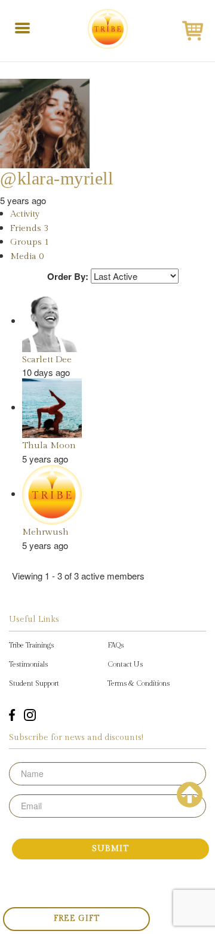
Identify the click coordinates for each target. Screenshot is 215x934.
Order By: (67, 276)
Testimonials (28, 664)
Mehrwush (45, 532)
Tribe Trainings (31, 645)
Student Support (34, 683)
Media (27, 256)
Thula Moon (49, 445)
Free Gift (77, 918)
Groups (29, 242)
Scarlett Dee (47, 360)
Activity (24, 214)
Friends (29, 228)
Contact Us (125, 664)
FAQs (116, 645)
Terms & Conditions (139, 683)
